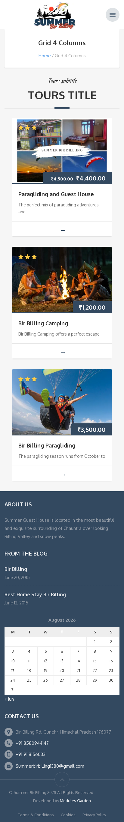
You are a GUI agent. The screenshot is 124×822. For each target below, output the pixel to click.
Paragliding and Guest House (56, 194)
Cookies (68, 814)
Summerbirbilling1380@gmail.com (50, 766)
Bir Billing (16, 569)
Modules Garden (75, 800)
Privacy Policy (94, 814)
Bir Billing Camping (43, 323)
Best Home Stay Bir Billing (35, 594)
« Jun (9, 699)
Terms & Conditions (36, 814)
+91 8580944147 (32, 743)
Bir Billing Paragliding (46, 445)
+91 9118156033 (30, 754)
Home (45, 56)
